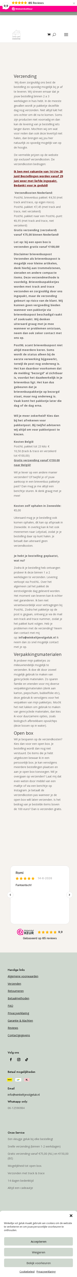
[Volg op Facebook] (11, 1059)
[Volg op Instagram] (19, 1059)
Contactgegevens (19, 1035)
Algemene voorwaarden (23, 976)
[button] (71, 1216)
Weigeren (38, 1252)
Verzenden (14, 983)
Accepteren (38, 1241)
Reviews (13, 1028)
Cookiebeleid (27, 1271)
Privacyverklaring (46, 1271)
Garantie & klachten (20, 1020)
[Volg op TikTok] (26, 1059)
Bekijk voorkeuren (38, 1263)
